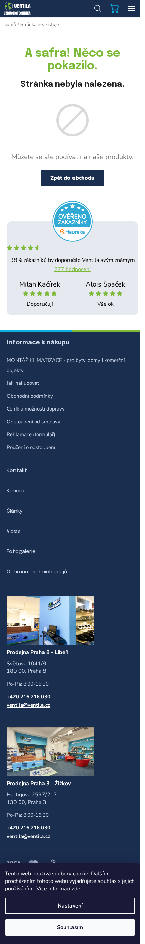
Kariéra (15, 491)
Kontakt (17, 470)
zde (76, 888)
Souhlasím (70, 927)
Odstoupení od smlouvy (33, 421)
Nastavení (70, 906)
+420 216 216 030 (28, 696)
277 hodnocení (72, 269)
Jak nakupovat (23, 383)
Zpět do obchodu (72, 178)
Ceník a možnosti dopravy (36, 408)
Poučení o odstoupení (31, 447)
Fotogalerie (21, 551)
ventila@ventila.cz (28, 705)
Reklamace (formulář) (31, 434)
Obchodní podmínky (30, 396)
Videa (13, 531)
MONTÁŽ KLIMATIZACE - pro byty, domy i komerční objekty (66, 365)
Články (14, 511)
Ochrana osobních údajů (37, 572)
